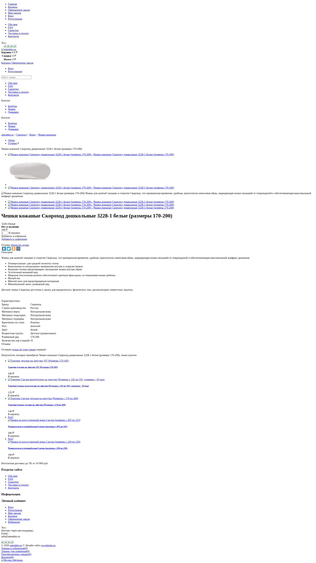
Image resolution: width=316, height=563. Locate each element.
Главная (12, 4)
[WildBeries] (15, 46)
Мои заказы (14, 13)
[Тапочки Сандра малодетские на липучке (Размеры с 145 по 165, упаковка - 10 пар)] (56, 379)
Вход (10, 15)
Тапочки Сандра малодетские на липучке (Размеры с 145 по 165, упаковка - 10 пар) (48, 386)
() (14, 548)
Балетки (12, 106)
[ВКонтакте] (4, 249)
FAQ (10, 27)
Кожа (32, 134)
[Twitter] (9, 249)
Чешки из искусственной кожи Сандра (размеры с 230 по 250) (37, 448)
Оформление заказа (19, 10)
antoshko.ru (7, 134)
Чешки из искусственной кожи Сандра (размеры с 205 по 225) (37, 426)
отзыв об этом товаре (24, 349)
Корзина (12, 7)
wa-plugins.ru (48, 545)
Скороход (21, 134)
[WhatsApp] (5, 46)
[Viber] (9, 46)
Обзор (11, 140)
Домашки (13, 112)
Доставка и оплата (18, 33)
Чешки (11, 109)
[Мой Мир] (18, 249)
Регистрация (15, 18)
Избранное (14, 522)
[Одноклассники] (13, 249)
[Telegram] (12, 46)
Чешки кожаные (47, 134)
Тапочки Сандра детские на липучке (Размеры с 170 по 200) (37, 405)
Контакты (13, 36)
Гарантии (13, 30)
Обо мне (12, 24)
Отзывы (12, 143)
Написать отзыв (20, 245)
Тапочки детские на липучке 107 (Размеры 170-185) (33, 367)
